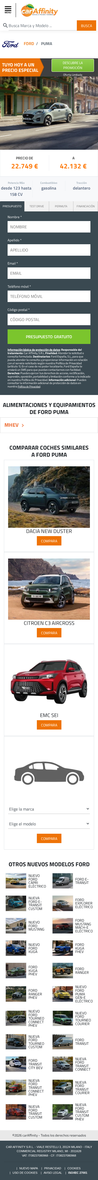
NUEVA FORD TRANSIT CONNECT (82, 1064)
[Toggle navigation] (8, 10)
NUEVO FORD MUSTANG (36, 925)
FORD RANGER (82, 970)
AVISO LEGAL (53, 1172)
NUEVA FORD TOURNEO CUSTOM (36, 1042)
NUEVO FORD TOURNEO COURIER (83, 1018)
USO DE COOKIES (25, 1172)
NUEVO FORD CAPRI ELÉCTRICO (37, 881)
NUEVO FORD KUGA (34, 948)
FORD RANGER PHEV (35, 994)
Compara (49, 540)
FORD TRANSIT (82, 1041)
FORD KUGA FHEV (79, 948)
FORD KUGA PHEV (32, 970)
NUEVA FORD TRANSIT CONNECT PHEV (36, 1087)
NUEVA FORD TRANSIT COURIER (82, 1088)
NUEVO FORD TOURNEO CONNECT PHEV (36, 1018)
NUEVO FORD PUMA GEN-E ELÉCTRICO (84, 994)
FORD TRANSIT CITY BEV (35, 1064)
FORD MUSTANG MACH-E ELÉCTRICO (84, 926)
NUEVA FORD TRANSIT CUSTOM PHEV (82, 1112)
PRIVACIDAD (52, 1168)
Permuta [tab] (61, 206)
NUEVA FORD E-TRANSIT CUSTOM (35, 903)
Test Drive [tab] (37, 206)
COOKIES (73, 1168)
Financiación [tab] (86, 206)
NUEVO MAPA (28, 1168)
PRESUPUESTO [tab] (12, 206)
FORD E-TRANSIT (82, 880)
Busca (86, 25)
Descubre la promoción (73, 65)
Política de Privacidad (29, 386)
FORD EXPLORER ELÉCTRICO (84, 903)
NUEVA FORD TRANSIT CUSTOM (35, 1112)
